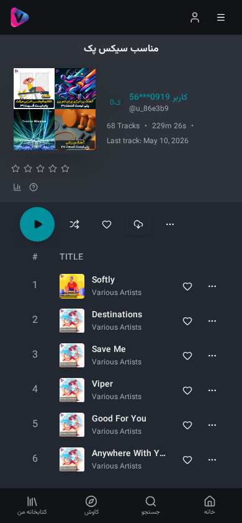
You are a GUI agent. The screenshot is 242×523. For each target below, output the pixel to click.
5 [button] (35, 425)
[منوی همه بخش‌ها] (221, 17)
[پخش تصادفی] (74, 224)
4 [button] (35, 390)
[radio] (15, 168)
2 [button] (35, 320)
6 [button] (35, 459)
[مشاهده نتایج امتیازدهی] (17, 187)
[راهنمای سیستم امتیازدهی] (33, 187)
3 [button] (35, 355)
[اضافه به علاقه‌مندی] (106, 224)
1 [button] (35, 286)
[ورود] (194, 17)
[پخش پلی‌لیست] (37, 224)
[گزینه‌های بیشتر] (170, 224)
